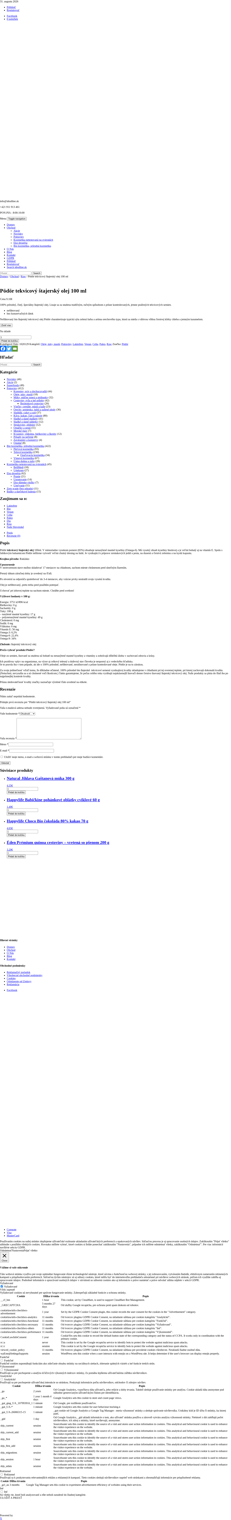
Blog (9, 252)
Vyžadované (10, 1286)
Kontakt (11, 255)
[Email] (15, 349)
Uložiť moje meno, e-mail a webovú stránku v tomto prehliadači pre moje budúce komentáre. (53, 757)
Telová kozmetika (23, 452)
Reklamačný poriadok (18, 972)
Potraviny (19, 236)
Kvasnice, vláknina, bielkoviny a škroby (35, 433)
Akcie (17, 230)
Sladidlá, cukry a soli (25, 412)
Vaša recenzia (8, 738)
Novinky (18, 233)
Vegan (87, 344)
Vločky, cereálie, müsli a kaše (29, 406)
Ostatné (18, 443)
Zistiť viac (6, 325)
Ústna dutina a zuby (24, 461)
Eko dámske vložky (24, 482)
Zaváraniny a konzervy (26, 440)
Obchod (11, 227)
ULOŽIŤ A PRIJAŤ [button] (11, 1497)
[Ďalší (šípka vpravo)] (225, 760)
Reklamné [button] (5, 1471)
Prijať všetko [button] (30, 1250)
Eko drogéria (20, 242)
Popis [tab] (10, 532)
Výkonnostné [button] (7, 1366)
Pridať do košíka (9, 341)
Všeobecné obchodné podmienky (24, 975)
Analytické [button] (6, 1376)
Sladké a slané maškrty (26, 418)
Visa (9, 1232)
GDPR (10, 258)
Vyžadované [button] (6, 1283)
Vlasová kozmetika (24, 458)
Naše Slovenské (15, 527)
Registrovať (13, 10)
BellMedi (19, 467)
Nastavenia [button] (18, 1250)
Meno (4, 744)
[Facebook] (3, 349)
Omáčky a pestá (22, 427)
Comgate (11, 1229)
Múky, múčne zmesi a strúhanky (31, 397)
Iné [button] (1, 1488)
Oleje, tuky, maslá (50, 344)
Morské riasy (20, 430)
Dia (9, 520)
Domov (11, 224)
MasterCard (13, 1235)
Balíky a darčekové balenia (21, 491)
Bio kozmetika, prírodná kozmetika (32, 245)
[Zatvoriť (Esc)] (227, 3)
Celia (95, 344)
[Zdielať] (220, 3)
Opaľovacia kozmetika (32, 455)
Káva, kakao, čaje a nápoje (28, 415)
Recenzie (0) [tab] (13, 535)
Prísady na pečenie (23, 436)
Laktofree (78, 344)
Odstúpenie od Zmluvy (19, 981)
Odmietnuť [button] (6, 1250)
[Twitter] (9, 349)
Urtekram (19, 470)
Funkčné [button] (4, 1357)
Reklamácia (13, 984)
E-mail (4, 750)
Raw (23, 276)
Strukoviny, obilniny (24, 424)
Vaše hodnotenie (10, 713)
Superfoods (13, 385)
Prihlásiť (11, 261)
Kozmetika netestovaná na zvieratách (33, 239)
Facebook (12, 990)
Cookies (11, 978)
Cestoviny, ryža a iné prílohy (29, 400)
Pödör (125, 344)
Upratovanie (20, 479)
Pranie (17, 476)
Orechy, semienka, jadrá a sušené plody (35, 409)
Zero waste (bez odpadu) (20, 488)
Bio (9, 508)
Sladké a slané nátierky (26, 421)
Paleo (102, 344)
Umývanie (19, 485)
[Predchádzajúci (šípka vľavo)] (6, 760)
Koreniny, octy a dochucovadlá (30, 391)
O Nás (10, 249)
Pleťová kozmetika (24, 449)
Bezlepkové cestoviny (32, 403)
